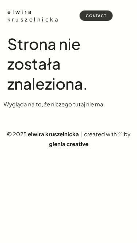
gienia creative (68, 143)
